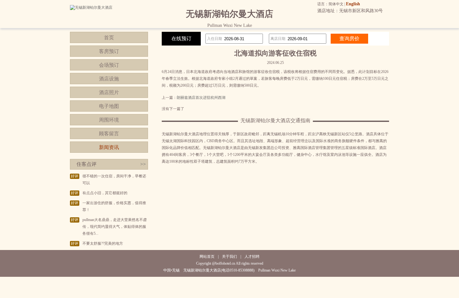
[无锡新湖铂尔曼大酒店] (91, 7)
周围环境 (109, 120)
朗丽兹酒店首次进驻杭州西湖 (201, 97)
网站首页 (207, 256)
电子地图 (109, 106)
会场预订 (109, 65)
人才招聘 (251, 256)
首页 (109, 37)
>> (143, 164)
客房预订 (109, 51)
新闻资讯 (109, 147)
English (353, 4)
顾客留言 (109, 133)
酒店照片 (109, 92)
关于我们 (229, 256)
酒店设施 (109, 78)
